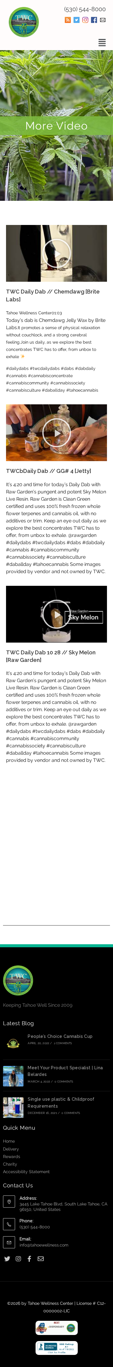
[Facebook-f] (29, 1259)
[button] (102, 43)
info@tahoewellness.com (44, 1245)
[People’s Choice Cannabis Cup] (13, 1045)
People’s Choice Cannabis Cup (60, 1036)
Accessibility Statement (26, 1171)
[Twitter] (7, 1259)
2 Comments (63, 1043)
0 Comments (64, 1081)
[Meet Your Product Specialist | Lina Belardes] (13, 1076)
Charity (10, 1164)
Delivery (11, 1149)
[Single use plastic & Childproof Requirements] (13, 1107)
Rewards (11, 1156)
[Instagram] (18, 1259)
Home (9, 1141)
